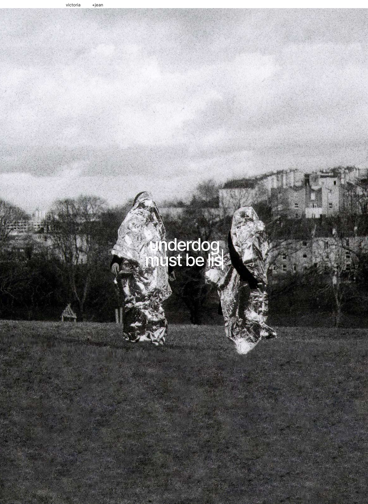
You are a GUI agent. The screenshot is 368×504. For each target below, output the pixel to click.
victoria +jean (84, 4)
